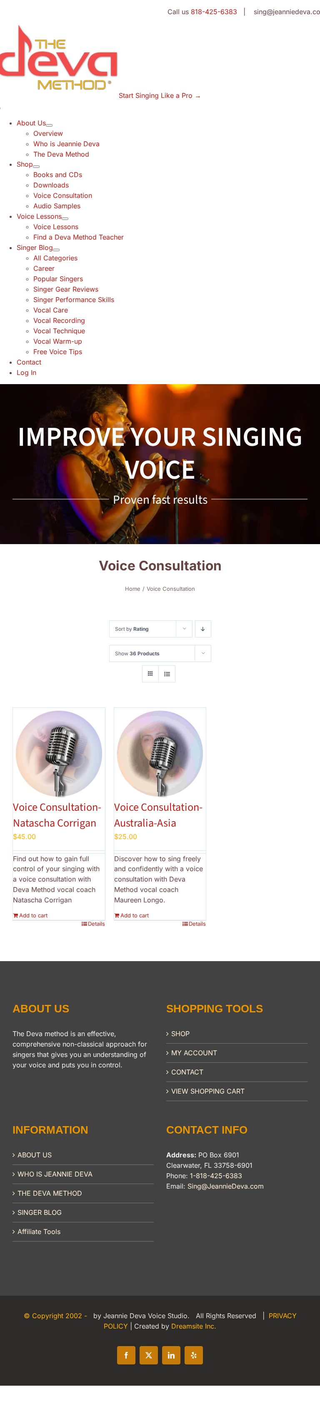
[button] (160, 95)
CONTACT (187, 1072)
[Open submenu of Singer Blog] (56, 250)
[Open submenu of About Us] (49, 125)
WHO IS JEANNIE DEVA (55, 1174)
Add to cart (33, 915)
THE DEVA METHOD (50, 1193)
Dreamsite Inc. (193, 1326)
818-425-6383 (214, 11)
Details (96, 923)
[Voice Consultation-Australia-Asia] (160, 754)
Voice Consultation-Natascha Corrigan (57, 815)
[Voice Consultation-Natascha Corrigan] (59, 754)
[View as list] (167, 674)
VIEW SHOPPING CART (208, 1091)
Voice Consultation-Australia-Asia (158, 815)
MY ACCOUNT (194, 1053)
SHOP (180, 1033)
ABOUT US (35, 1155)
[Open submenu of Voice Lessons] (65, 218)
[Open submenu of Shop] (36, 166)
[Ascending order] (203, 628)
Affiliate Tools (39, 1231)
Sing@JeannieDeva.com (226, 1186)
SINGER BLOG (40, 1212)
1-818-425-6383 (216, 1176)
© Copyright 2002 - (56, 1316)
